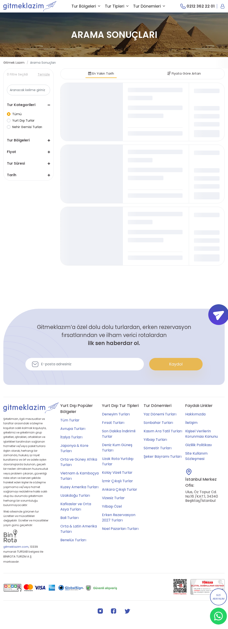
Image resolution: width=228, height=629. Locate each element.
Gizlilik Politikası (198, 444)
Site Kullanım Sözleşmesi (196, 456)
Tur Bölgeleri (83, 6)
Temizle (44, 74)
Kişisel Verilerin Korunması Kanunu (201, 434)
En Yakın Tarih (102, 73)
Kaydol (176, 364)
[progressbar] (92, 112)
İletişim (191, 422)
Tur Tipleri (114, 6)
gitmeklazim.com (15, 547)
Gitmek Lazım (13, 62)
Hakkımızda (195, 414)
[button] (28, 105)
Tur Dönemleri (147, 6)
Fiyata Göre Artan (186, 73)
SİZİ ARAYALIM (218, 597)
